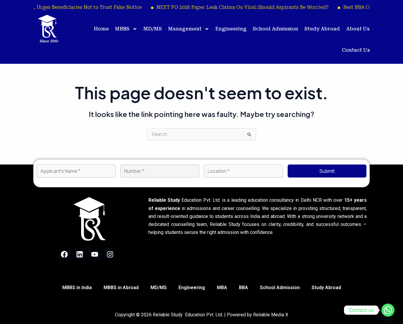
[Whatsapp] (387, 310)
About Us (358, 29)
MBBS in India (77, 287)
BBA (243, 287)
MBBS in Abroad (121, 287)
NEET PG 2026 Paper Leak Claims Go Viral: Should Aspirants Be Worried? (238, 7)
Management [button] (185, 29)
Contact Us (356, 50)
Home (101, 29)
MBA (222, 287)
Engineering (231, 29)
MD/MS (152, 29)
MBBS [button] (122, 29)
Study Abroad (322, 29)
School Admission (275, 29)
